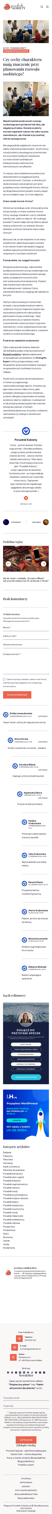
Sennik (6, 1240)
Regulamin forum (26, 1498)
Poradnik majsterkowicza (15, 1184)
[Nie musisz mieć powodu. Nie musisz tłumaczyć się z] (26, 1295)
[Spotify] (36, 1373)
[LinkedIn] (24, 1373)
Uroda (6, 1244)
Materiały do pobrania (14, 1170)
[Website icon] (26, 498)
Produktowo (9, 1230)
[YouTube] (40, 1373)
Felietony (8, 1156)
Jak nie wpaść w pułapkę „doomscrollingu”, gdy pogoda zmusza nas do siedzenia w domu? (26, 579)
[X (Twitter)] (44, 1373)
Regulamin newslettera (26, 1494)
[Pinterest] (28, 1373)
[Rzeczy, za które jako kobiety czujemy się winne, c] (40, 1286)
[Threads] (20, 1373)
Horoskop (8, 1163)
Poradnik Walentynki (13, 1215)
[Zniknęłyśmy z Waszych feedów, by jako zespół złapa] (11, 1303)
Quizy (6, 1233)
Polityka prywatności (26, 1490)
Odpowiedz (43, 716)
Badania (7, 1152)
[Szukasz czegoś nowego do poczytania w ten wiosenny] (26, 1303)
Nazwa (7, 627)
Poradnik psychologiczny (16, 51)
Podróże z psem (26, 1464)
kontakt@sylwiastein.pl (30, 1349)
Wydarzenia (9, 1247)
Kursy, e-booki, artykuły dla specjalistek (26, 1457)
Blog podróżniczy (26, 1461)
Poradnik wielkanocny (13, 1219)
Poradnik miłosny (11, 1187)
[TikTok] (32, 1373)
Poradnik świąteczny (13, 1205)
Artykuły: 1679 (26, 504)
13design (31, 1510)
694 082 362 (30, 1340)
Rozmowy (8, 1237)
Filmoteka (8, 1159)
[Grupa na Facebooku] (12, 1373)
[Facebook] (8, 1373)
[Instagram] (16, 1373)
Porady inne (9, 1226)
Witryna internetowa (12, 644)
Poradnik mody (10, 1191)
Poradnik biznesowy (13, 1173)
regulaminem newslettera (31, 1430)
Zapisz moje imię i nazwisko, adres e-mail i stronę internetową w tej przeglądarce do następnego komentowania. (24, 682)
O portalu (26, 1478)
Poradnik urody (10, 1212)
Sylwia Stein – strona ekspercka (26, 1454)
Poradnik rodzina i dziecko (15, 1198)
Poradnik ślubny (11, 1201)
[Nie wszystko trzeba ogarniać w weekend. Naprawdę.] (11, 1295)
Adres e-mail (10, 636)
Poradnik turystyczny (13, 1209)
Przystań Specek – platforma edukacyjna (26, 1450)
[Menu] (47, 6)
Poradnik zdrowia (11, 1223)
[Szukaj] (42, 7)
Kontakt (26, 1486)
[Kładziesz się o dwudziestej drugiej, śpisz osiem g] (11, 1286)
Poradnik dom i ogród (13, 1177)
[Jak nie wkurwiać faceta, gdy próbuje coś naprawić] (40, 1295)
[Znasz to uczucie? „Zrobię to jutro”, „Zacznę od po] (26, 1286)
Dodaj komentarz (12, 654)
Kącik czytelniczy (11, 1166)
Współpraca (26, 1482)
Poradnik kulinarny (12, 1180)
